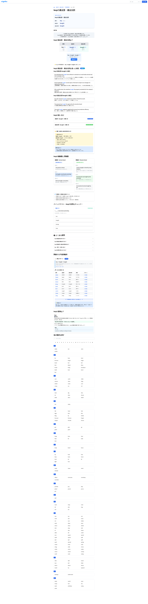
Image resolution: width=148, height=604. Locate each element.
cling (57, 295)
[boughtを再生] (75, 47)
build (57, 286)
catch (57, 291)
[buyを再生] (64, 47)
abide (57, 275)
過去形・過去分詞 (59, 7)
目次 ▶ (55, 30)
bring (57, 284)
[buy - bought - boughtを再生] (79, 55)
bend (57, 279)
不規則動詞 (67, 7)
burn (57, 288)
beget (57, 277)
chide (57, 293)
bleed (57, 281)
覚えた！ (74, 59)
